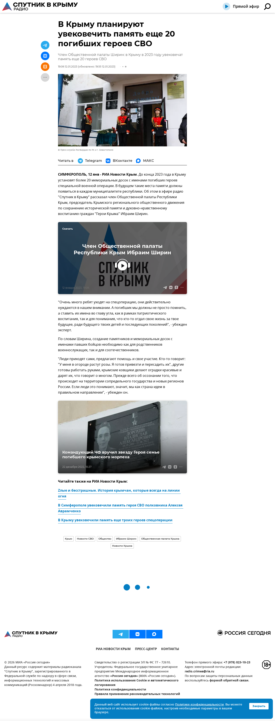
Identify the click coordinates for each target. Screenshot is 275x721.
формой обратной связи (228, 680)
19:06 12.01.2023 (67, 66)
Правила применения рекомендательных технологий (137, 694)
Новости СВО (85, 538)
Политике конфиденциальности (199, 704)
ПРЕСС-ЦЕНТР (146, 649)
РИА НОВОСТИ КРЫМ (113, 649)
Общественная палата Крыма (160, 538)
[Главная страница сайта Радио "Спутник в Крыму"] (40, 6)
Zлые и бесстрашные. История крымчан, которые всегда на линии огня (119, 493)
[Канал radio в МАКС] (154, 634)
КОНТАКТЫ (170, 649)
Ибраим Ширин (126, 538)
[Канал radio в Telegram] (121, 634)
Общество (104, 538)
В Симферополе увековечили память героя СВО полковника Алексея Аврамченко (120, 508)
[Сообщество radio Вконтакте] (137, 634)
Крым (68, 538)
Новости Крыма (122, 545)
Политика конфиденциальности (120, 689)
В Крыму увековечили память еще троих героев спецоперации (115, 520)
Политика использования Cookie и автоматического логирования (137, 683)
